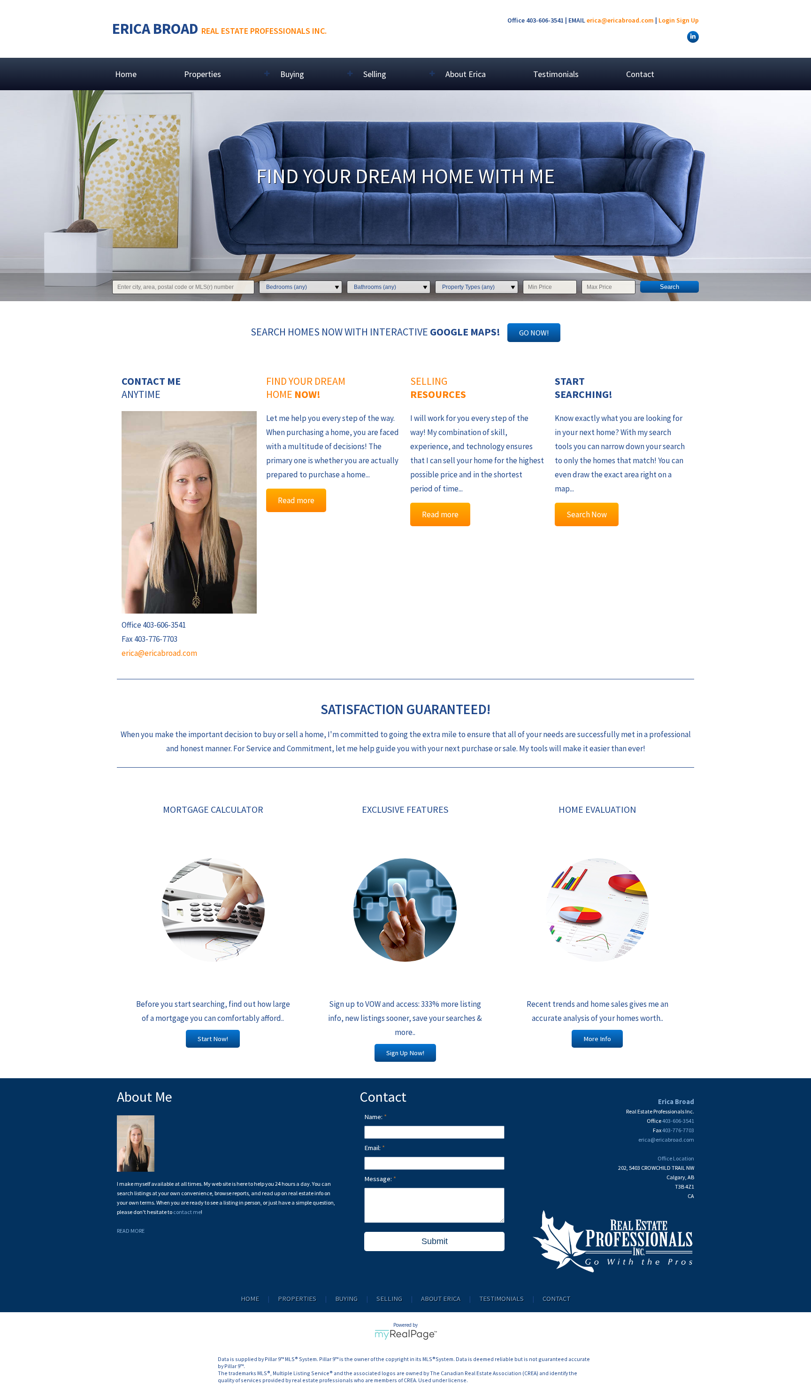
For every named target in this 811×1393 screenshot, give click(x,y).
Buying (346, 1298)
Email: (373, 1148)
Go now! (534, 332)
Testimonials (556, 74)
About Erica (465, 74)
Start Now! (213, 1039)
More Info (597, 1039)
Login (666, 20)
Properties (297, 1298)
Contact (640, 74)
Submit (434, 1241)
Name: (374, 1117)
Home (126, 74)
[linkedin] (692, 36)
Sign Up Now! (405, 1053)
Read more (296, 500)
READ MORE (131, 1230)
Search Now (586, 514)
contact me (187, 1211)
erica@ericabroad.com (620, 20)
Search (669, 286)
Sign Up (687, 20)
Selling (389, 1298)
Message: (378, 1179)
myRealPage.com (405, 1334)
